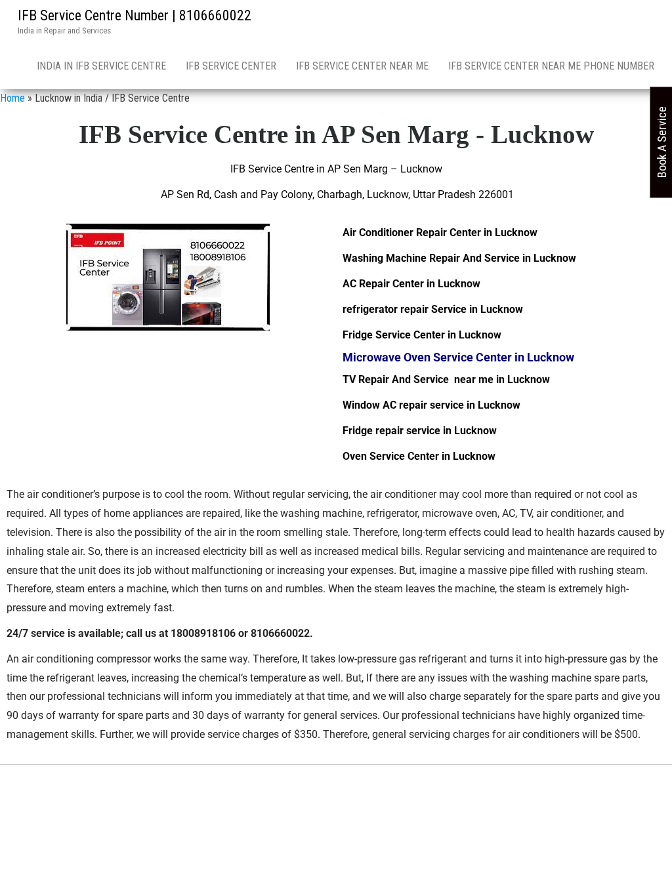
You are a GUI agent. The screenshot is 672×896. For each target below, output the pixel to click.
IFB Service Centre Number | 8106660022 (134, 15)
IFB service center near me (362, 66)
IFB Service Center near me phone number (551, 66)
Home (12, 98)
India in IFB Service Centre (101, 66)
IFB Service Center (231, 66)
